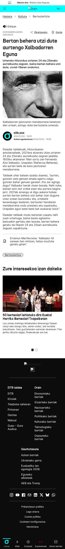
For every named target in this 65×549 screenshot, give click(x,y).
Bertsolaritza (13, 255)
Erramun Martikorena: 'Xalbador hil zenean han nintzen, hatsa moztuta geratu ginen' (32, 241)
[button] (61, 293)
